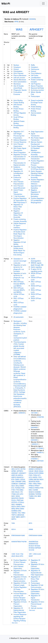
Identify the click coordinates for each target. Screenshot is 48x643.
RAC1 (13, 504)
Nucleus (16, 65)
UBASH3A (20, 515)
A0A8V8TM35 (16, 541)
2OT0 (21, 556)
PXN (41, 488)
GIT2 (30, 477)
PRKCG (31, 488)
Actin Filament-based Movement (19, 187)
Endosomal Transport (17, 178)
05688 (31, 529)
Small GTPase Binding (18, 118)
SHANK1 (38, 492)
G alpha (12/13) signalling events (36, 270)
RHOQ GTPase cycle (36, 287)
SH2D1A (32, 492)
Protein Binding (19, 102)
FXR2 (35, 475)
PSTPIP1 (14, 502)
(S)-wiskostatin (19, 317)
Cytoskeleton (18, 71)
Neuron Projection (37, 86)
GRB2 (21, 490)
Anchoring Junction (37, 90)
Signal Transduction (35, 134)
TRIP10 (14, 515)
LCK (17, 494)
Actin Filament (18, 73)
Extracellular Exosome (18, 93)
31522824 (34, 459)
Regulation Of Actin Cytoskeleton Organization (37, 591)
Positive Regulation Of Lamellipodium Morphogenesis (37, 200)
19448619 (39, 452)
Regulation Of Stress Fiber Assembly (18, 206)
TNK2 (23, 513)
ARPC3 (13, 477)
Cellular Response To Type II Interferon (20, 225)
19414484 (34, 413)
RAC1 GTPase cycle (18, 299)
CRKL (24, 481)
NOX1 (38, 481)
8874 (30, 523)
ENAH (22, 486)
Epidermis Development (18, 168)
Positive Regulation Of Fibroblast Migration (37, 148)
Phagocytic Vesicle (20, 90)
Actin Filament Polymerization (19, 182)
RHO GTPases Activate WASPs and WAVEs (19, 284)
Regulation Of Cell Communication (37, 586)
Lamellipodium (36, 77)
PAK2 (35, 483)
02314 (13, 529)
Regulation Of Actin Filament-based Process (37, 604)
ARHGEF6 (38, 469)
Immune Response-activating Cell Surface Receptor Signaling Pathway (20, 596)
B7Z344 (37, 546)
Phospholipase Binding (18, 126)
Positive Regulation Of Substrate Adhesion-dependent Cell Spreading (37, 183)
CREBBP (18, 481)
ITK (21, 492)
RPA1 (23, 506)
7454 (13, 523)
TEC (19, 513)
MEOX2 (36, 479)
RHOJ (19, 506)
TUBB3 (31, 496)
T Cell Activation (19, 196)
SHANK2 (32, 494)
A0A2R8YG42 (33, 541)
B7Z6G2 (31, 548)
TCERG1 (14, 513)
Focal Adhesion (36, 73)
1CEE (13, 554)
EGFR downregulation (36, 260)
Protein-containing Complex (37, 80)
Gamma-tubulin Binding (36, 114)
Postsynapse (35, 96)
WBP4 (18, 517)
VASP (13, 517)
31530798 (40, 417)
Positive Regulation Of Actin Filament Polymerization (20, 562)
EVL (12, 488)
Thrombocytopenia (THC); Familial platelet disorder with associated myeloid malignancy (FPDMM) (20, 348)
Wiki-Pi (5, 3)
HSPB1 (35, 477)
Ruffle (33, 65)
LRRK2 (31, 479)
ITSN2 (13, 494)
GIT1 (39, 475)
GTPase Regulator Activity (20, 114)
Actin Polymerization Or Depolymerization (20, 163)
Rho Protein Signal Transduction (20, 149)
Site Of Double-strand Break (19, 87)
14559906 (32, 19)
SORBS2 (14, 511)
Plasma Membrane (20, 75)
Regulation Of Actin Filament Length (20, 584)
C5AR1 (17, 479)
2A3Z (13, 556)
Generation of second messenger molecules (20, 261)
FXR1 (31, 475)
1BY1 (30, 554)
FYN (17, 490)
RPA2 (13, 508)
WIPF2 (13, 519)
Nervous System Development (36, 143)
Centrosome (35, 69)
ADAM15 (32, 469)
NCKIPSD (14, 498)
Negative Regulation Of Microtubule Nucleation (35, 193)
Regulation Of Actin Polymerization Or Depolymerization (20, 156)
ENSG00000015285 (18, 535)
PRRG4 (37, 488)
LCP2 (21, 494)
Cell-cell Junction (19, 77)
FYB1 (13, 490)
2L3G (39, 554)
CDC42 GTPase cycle (19, 295)
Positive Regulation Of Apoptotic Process (37, 163)
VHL (35, 496)
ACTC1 (17, 469)
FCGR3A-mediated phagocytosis (20, 308)
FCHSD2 (18, 488)
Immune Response (20, 142)
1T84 (21, 554)
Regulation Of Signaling (35, 561)
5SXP (31, 556)
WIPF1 (23, 517)
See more (14, 623)
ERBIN (41, 473)
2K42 (17, 556)
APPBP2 (20, 471)
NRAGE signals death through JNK (37, 264)
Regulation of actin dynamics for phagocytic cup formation (20, 268)
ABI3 (13, 469)
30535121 (35, 444)
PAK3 (39, 483)
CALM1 (31, 471)
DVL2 (17, 486)
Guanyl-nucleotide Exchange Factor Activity (37, 102)
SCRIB (35, 490)
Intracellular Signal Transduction (37, 157)
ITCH (39, 477)
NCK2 (18, 496)
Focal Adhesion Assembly (36, 176)
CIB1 (13, 481)
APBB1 (13, 471)
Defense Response (20, 140)
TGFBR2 (38, 494)
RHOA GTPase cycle (36, 274)
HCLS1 (17, 492)
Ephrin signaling (36, 267)
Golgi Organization (37, 131)
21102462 (39, 448)
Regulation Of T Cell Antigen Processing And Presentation (19, 134)
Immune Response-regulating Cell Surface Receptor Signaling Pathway (20, 617)
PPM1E (31, 486)
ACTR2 (23, 469)
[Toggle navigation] (43, 3)
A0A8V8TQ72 (33, 543)
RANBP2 (19, 504)
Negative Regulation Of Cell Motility (20, 242)
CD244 (41, 471)
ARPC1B (14, 475)
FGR (22, 488)
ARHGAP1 (15, 473)
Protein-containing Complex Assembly (20, 220)
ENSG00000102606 (35, 535)
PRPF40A (20, 500)
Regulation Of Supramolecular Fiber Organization (20, 610)
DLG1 (13, 486)
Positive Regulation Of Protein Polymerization (20, 589)
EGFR (36, 473)
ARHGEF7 (36, 29)
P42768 (23, 541)
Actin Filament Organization (18, 145)
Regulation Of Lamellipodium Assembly (18, 173)
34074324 (40, 461)
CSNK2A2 (22, 483)
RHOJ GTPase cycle (19, 303)
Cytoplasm (17, 67)
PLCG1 (13, 500)
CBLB (36, 471)
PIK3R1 (21, 498)
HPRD (16, 21)
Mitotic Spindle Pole (36, 93)
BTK (12, 479)
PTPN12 (21, 502)
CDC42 (22, 479)
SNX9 (22, 508)
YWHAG (31, 498)
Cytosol (16, 69)
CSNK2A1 (14, 483)
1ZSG (35, 554)
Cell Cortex (34, 75)
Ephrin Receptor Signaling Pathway (37, 172)
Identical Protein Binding (19, 122)
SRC (19, 511)
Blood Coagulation (20, 152)
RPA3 (18, 508)
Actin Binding (18, 100)
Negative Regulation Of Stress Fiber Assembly (18, 214)
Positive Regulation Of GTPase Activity (37, 168)
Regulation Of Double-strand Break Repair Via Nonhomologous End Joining (19, 250)
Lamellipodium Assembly (36, 153)
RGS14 (13, 506)
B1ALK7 (31, 546)
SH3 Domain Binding (18, 105)
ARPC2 (20, 475)
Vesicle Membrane (20, 79)
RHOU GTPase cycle (36, 295)
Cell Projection (36, 84)
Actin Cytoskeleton (20, 82)
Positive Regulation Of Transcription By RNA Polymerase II (20, 200)
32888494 (21, 413)
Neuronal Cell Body (37, 88)
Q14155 (31, 550)
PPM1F (37, 486)
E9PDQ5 (38, 548)
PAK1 (31, 483)
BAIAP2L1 (20, 477)
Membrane (17, 84)
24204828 (34, 427)
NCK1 (13, 496)
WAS (19, 29)
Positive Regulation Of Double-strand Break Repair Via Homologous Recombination (20, 233)
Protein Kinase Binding (18, 110)
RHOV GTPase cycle (36, 299)
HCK (13, 492)
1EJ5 (17, 554)
